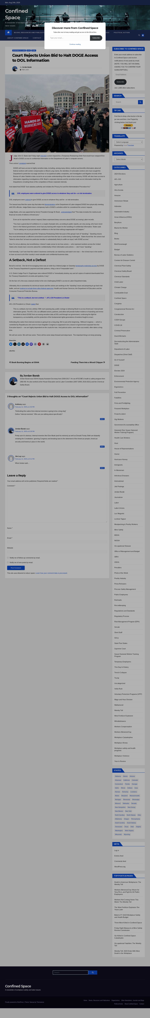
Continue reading (75, 44)
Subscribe (96, 38)
